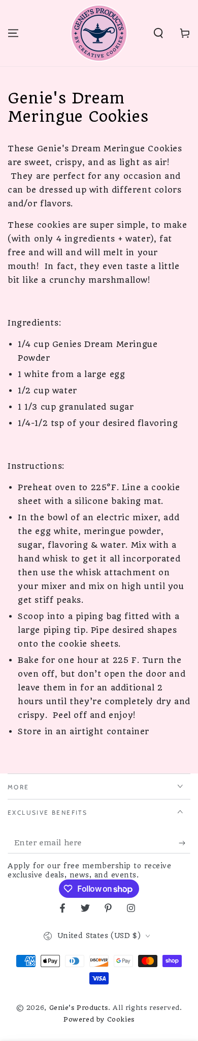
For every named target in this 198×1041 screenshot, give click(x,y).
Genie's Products (79, 1007)
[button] (158, 33)
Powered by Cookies (99, 1019)
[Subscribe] (184, 843)
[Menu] (13, 33)
